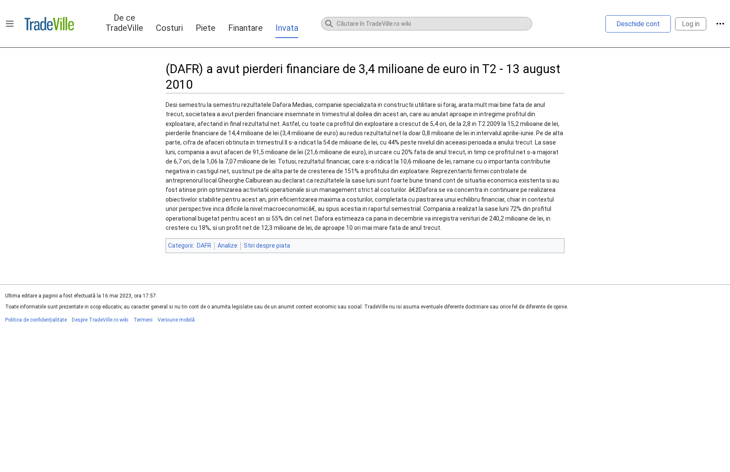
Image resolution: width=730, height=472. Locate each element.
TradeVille (49, 23)
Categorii (180, 245)
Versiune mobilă (176, 320)
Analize (227, 245)
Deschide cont (638, 24)
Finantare (245, 28)
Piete (205, 28)
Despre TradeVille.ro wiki (100, 320)
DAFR (204, 245)
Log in (691, 24)
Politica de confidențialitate (36, 320)
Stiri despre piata (267, 245)
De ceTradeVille (124, 23)
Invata (286, 28)
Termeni (143, 320)
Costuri (169, 28)
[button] (9, 23)
